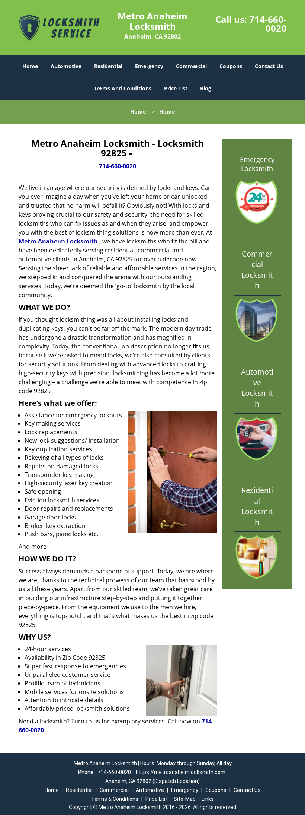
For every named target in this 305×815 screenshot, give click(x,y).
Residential (108, 66)
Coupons (230, 66)
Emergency (149, 66)
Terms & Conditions (114, 799)
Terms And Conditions (122, 88)
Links (208, 799)
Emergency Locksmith (257, 164)
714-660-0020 (267, 23)
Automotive (66, 66)
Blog (205, 88)
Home (30, 66)
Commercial (191, 66)
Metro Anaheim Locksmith (58, 241)
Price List (175, 88)
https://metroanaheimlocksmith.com (180, 772)
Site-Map (185, 799)
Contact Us (269, 66)
